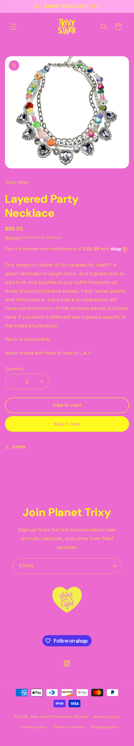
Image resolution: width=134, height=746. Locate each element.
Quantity (14, 369)
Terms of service (69, 727)
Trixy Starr (39, 717)
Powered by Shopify (69, 717)
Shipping (13, 237)
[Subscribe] (114, 566)
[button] (13, 26)
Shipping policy (105, 727)
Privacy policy (34, 727)
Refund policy (107, 717)
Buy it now (67, 423)
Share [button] (19, 447)
